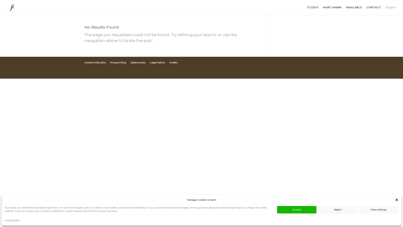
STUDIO (313, 7)
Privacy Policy (118, 62)
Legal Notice (157, 62)
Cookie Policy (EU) (95, 62)
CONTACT (374, 7)
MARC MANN (332, 7)
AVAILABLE (354, 7)
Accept (296, 209)
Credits (173, 62)
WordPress (175, 73)
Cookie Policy (12, 220)
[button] (396, 199)
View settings (379, 209)
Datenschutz (138, 62)
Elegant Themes (123, 73)
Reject (338, 209)
